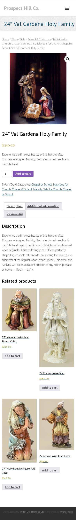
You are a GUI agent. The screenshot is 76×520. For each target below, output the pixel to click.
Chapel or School (42, 184)
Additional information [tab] (43, 206)
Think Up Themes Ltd (32, 511)
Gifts (22, 39)
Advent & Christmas (39, 39)
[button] (67, 59)
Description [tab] (15, 206)
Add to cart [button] (12, 356)
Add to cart (23, 173)
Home (5, 39)
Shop (14, 39)
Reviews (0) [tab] (15, 214)
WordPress (66, 511)
